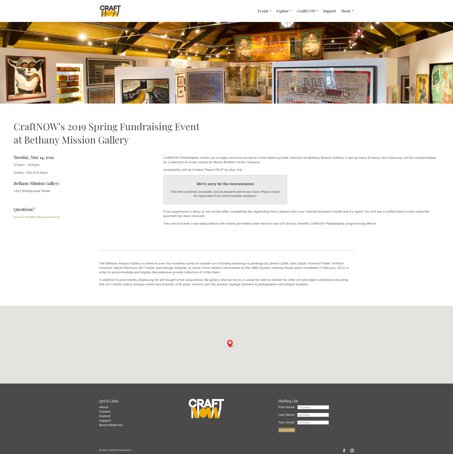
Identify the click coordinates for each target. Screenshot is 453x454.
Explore (283, 11)
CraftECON (306, 11)
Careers (105, 411)
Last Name (286, 415)
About (345, 11)
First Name (286, 407)
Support (329, 11)
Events (263, 11)
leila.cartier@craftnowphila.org (37, 217)
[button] (231, 343)
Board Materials (111, 425)
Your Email (286, 422)
